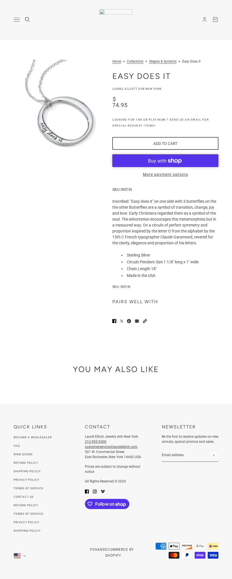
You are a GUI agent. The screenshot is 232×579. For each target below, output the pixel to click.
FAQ (17, 445)
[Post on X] (121, 321)
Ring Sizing (23, 454)
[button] (145, 321)
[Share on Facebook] (114, 321)
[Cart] (215, 19)
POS (93, 550)
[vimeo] (102, 491)
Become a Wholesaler (33, 437)
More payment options (165, 174)
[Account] (204, 19)
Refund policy (26, 505)
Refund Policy (26, 462)
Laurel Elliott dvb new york (137, 88)
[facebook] (87, 491)
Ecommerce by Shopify (119, 552)
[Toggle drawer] (17, 20)
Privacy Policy (26, 479)
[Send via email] (137, 321)
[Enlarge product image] (58, 104)
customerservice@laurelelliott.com (111, 447)
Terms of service (29, 513)
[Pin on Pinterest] (129, 321)
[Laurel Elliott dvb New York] (116, 19)
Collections (135, 61)
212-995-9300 (95, 442)
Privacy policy (26, 522)
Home (116, 61)
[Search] (27, 19)
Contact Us (24, 496)
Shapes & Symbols (163, 61)
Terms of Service (29, 488)
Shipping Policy (27, 471)
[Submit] (213, 455)
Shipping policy (27, 530)
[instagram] (95, 491)
